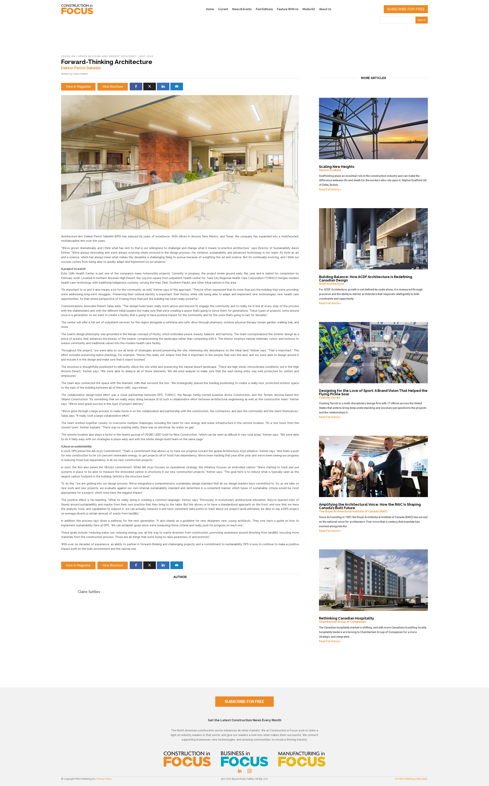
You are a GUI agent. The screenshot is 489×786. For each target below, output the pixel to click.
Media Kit (309, 9)
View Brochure (112, 86)
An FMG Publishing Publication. (411, 779)
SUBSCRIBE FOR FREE (244, 701)
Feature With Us (287, 9)
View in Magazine (78, 86)
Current (223, 9)
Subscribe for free (405, 9)
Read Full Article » (330, 189)
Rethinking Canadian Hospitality (346, 619)
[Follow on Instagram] (249, 771)
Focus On (68, 56)
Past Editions (264, 9)
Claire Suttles (80, 73)
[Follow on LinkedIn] (239, 771)
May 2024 (146, 56)
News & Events (242, 9)
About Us (325, 9)
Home (210, 9)
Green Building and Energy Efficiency (107, 56)
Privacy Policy (104, 779)
